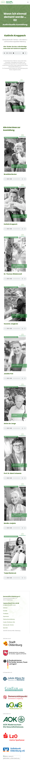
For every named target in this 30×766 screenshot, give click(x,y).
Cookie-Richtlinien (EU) (9, 622)
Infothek (5, 608)
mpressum (6, 616)
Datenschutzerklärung (9, 619)
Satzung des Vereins (8, 625)
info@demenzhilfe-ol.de (9, 605)
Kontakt (5, 611)
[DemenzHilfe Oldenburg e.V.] (7, 2)
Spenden (5, 628)
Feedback (5, 613)
